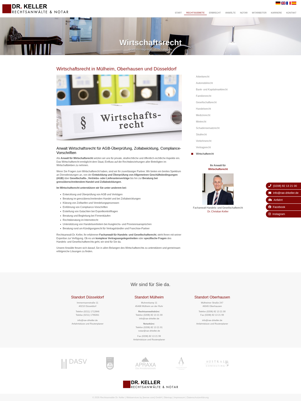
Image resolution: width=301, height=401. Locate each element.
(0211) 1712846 (91, 311)
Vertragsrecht (203, 147)
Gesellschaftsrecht (206, 102)
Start (178, 12)
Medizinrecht (203, 115)
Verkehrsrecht (203, 141)
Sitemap (168, 397)
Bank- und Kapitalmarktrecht (211, 89)
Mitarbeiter (259, 12)
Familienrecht (203, 96)
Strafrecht (201, 134)
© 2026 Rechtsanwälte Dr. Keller (108, 397)
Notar (244, 12)
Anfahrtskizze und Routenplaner (87, 323)
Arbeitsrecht (202, 76)
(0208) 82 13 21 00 (153, 315)
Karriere (276, 12)
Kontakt (291, 12)
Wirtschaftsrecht (163, 49)
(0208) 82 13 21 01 (153, 327)
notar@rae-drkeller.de (149, 330)
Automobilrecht (204, 83)
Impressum (179, 397)
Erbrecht (215, 12)
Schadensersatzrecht (207, 128)
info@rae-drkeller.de (87, 320)
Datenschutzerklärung (198, 397)
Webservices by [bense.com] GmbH (144, 397)
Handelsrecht (203, 108)
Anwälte (230, 12)
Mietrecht (201, 121)
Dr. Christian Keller (217, 211)
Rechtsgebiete (195, 12)
